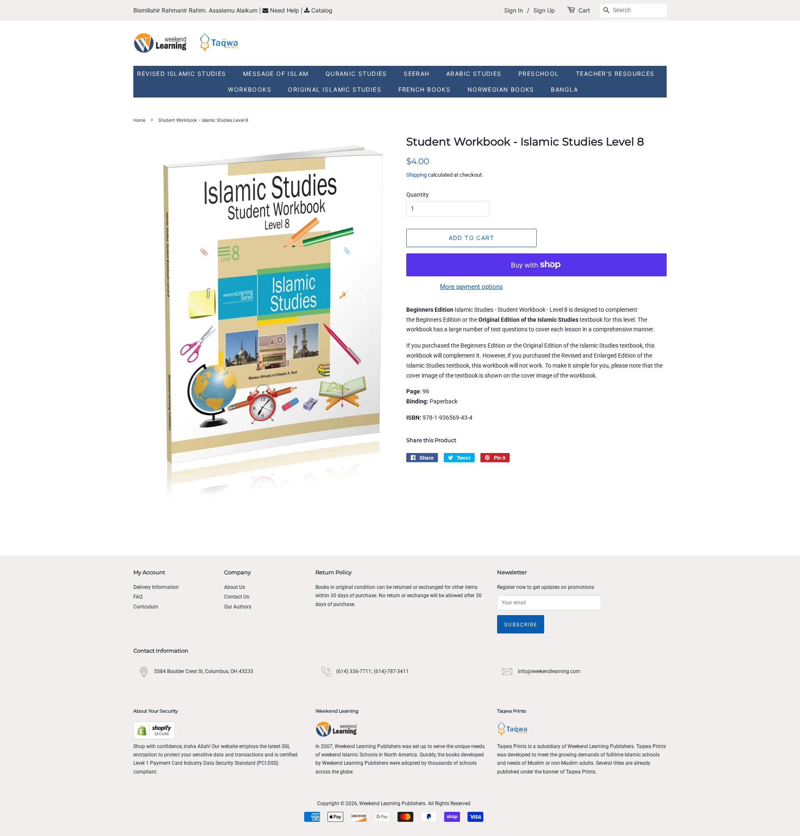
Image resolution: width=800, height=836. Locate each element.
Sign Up (544, 10)
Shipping (416, 175)
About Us (234, 587)
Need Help (285, 10)
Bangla (564, 89)
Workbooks (249, 89)
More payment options (471, 286)
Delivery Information (156, 587)
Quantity (417, 194)
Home (139, 120)
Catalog (321, 10)
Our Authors (237, 607)
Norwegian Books (501, 89)
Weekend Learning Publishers (392, 803)
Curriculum (145, 607)
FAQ (137, 597)
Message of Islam (275, 73)
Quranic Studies (356, 73)
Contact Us (236, 597)
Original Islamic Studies (334, 89)
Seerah (416, 73)
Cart (584, 10)
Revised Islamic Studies (181, 73)
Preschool (538, 73)
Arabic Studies (474, 73)
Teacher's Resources (615, 73)
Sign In (513, 10)
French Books (424, 89)
